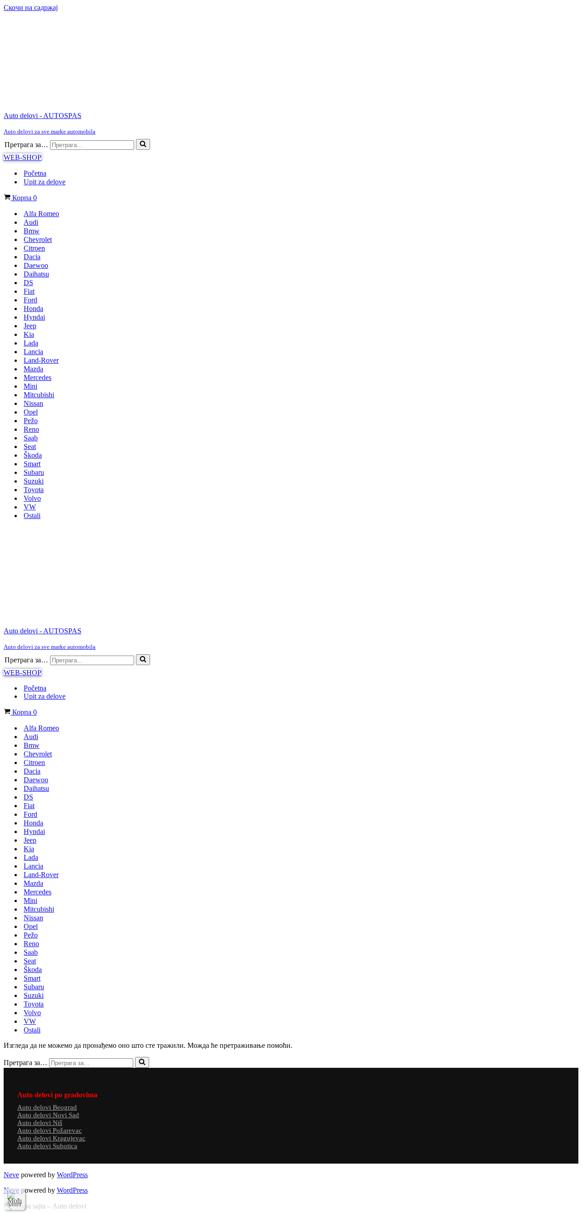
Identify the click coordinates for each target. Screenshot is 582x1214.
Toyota (34, 489)
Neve (11, 1175)
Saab (31, 438)
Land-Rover (41, 360)
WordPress (72, 1175)
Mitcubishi (39, 395)
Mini (30, 386)
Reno (31, 429)
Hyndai (34, 317)
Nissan (33, 403)
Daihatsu (36, 274)
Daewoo (36, 265)
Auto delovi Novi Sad (48, 1115)
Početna (35, 173)
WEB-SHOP (22, 157)
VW (30, 507)
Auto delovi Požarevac (49, 1130)
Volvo (32, 498)
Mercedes (37, 377)
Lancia (33, 351)
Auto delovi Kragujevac (51, 1138)
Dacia (32, 257)
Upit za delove (44, 182)
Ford (30, 300)
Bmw (32, 231)
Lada (31, 343)
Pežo (31, 420)
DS (28, 282)
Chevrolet (38, 239)
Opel (31, 412)
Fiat (29, 291)
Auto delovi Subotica (47, 1146)
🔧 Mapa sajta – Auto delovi (45, 1206)
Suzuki (34, 481)
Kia (29, 334)
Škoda (33, 455)
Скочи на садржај (31, 7)
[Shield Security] (14, 1199)
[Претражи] (143, 144)
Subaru (34, 472)
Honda (33, 308)
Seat (30, 446)
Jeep (30, 326)
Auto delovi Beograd (47, 1107)
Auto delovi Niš (39, 1122)
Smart (32, 464)
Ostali (32, 515)
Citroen (34, 248)
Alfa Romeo (41, 213)
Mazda (33, 369)
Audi (31, 222)
